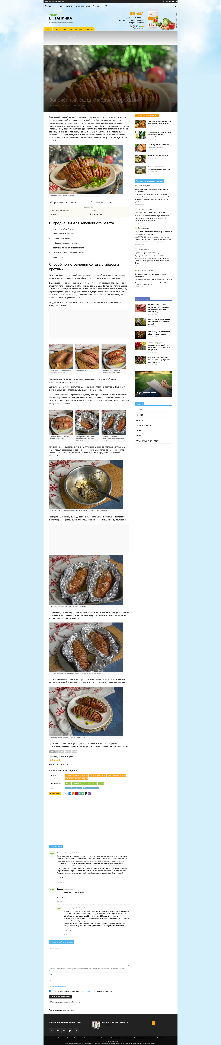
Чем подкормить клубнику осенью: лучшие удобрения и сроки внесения (159, 360)
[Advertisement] (89, 821)
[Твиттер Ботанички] (173, 1)
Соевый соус (91, 783)
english (60, 751)
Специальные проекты (83, 29)
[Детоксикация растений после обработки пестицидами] (140, 335)
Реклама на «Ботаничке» (101, 1038)
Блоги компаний (83, 6)
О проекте (61, 1038)
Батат (101, 783)
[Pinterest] (76, 793)
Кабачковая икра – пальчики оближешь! (150, 213)
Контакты (160, 1038)
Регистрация (53, 1)
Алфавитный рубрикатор (147, 441)
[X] (86, 793)
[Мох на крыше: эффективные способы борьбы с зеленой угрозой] (140, 322)
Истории (140, 420)
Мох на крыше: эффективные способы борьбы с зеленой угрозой (159, 322)
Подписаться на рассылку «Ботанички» (66, 1002)
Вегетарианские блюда (64, 37)
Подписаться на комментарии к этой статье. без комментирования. (81, 991)
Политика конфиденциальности (144, 1038)
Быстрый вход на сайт (57, 986)
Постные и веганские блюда (77, 779)
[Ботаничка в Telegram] (170, 1)
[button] (174, 6)
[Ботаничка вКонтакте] (166, 1)
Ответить (62, 882)
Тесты (59, 6)
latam (74, 751)
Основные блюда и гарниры (76, 775)
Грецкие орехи (78, 783)
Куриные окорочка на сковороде (147, 253)
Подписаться (90, 991)
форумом (52, 970)
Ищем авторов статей (147, 393)
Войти (46, 1)
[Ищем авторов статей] (153, 384)
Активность (61, 1)
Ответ (107, 6)
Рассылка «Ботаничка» (74, 1038)
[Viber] (89, 793)
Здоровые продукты (97, 775)
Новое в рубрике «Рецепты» (146, 115)
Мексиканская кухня (91, 788)
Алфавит (57, 29)
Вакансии (87, 1038)
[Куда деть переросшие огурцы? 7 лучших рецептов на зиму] (140, 124)
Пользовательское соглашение (121, 1038)
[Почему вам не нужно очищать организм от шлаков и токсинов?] (140, 135)
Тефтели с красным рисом (158, 156)
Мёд (68, 783)
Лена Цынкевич (54, 105)
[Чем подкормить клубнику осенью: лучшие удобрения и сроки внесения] (140, 360)
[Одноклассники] (73, 793)
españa (67, 751)
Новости (140, 415)
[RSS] (176, 1)
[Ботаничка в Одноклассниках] (163, 1)
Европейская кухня (73, 788)
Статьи (48, 6)
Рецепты (69, 6)
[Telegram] (79, 793)
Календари (67, 29)
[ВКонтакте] (69, 793)
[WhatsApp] (82, 793)
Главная (48, 29)
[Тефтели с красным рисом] (140, 159)
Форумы (96, 6)
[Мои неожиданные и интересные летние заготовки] (140, 170)
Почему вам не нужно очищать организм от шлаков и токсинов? (159, 134)
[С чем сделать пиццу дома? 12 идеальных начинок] (140, 148)
